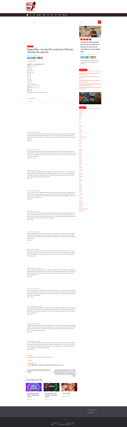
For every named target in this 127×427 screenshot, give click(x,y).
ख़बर (34, 15)
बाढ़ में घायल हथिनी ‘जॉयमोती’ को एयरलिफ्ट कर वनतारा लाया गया (89, 73)
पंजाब (80, 145)
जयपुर (80, 134)
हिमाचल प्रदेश (81, 211)
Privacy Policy (91, 412)
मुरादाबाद (80, 176)
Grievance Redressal (92, 409)
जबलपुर (80, 130)
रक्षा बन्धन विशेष (66, 393)
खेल (79, 121)
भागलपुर (80, 161)
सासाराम (80, 202)
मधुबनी (80, 163)
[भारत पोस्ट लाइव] (27, 15)
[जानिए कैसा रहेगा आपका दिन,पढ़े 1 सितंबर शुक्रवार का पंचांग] (34, 384)
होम (30, 15)
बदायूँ (80, 152)
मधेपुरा (80, 165)
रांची (80, 178)
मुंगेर (79, 172)
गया (79, 124)
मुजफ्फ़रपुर (81, 174)
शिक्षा (90, 39)
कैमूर (80, 117)
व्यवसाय (80, 193)
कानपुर (80, 115)
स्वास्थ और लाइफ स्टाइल (83, 209)
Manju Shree (37, 55)
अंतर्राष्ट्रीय (39, 15)
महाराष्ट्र (80, 169)
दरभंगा (80, 141)
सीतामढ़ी (80, 206)
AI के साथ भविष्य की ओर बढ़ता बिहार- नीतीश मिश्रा (87, 76)
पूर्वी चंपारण (81, 150)
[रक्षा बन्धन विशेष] (69, 384)
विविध (60, 15)
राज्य (48, 15)
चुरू (79, 128)
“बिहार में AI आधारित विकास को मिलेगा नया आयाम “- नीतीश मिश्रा (90, 87)
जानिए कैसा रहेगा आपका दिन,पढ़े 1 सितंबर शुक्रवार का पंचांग (33, 395)
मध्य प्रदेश (81, 167)
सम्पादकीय (81, 198)
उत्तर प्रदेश (81, 113)
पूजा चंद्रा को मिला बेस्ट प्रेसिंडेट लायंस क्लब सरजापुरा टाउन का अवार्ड (39, 371)
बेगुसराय (80, 156)
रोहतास (80, 187)
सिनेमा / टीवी (65, 15)
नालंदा (80, 143)
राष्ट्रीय (44, 15)
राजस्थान (80, 180)
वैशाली (80, 191)
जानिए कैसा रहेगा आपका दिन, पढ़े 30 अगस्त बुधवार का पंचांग (51, 395)
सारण (80, 200)
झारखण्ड (80, 139)
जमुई (80, 132)
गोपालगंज (80, 126)
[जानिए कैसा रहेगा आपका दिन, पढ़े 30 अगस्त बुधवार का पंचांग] (51, 384)
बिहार (52, 15)
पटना (56, 15)
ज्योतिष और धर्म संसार (30, 46)
